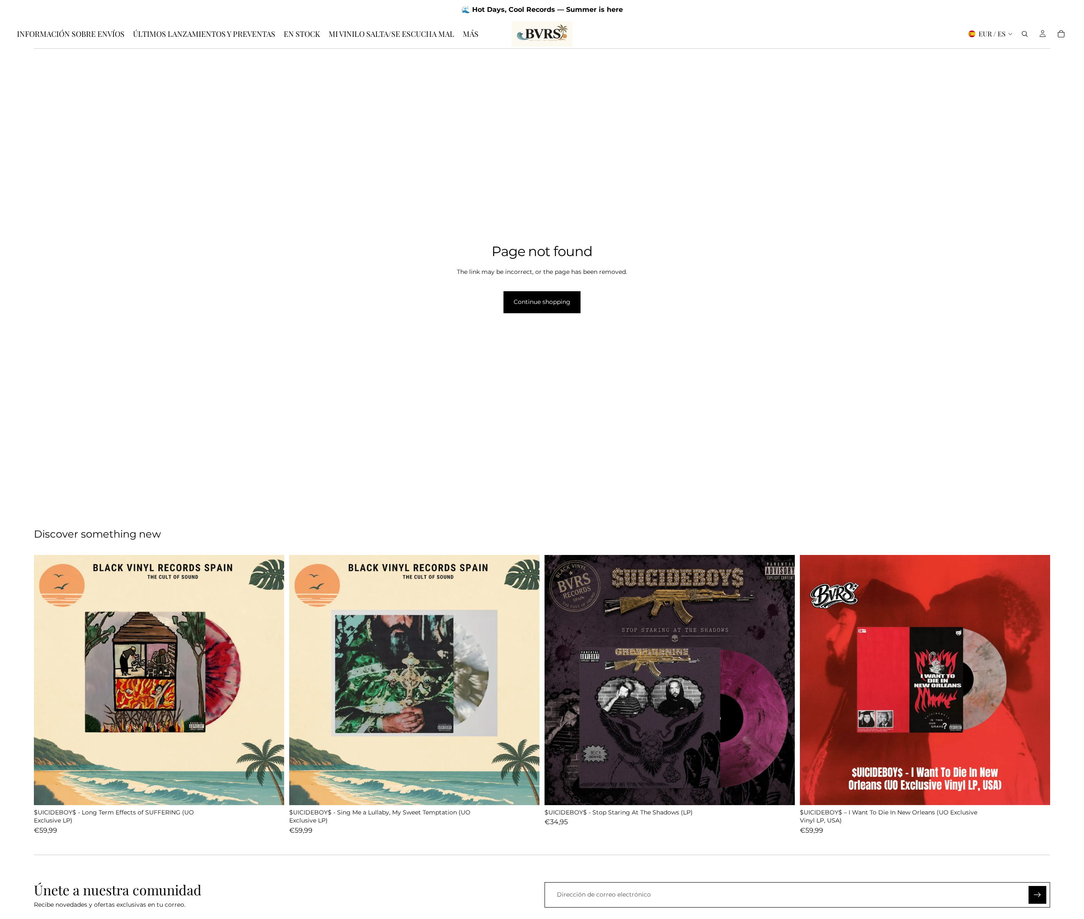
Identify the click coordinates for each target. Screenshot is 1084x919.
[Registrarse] (1037, 895)
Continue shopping (542, 302)
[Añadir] (271, 792)
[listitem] (471, 34)
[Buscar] (1024, 34)
